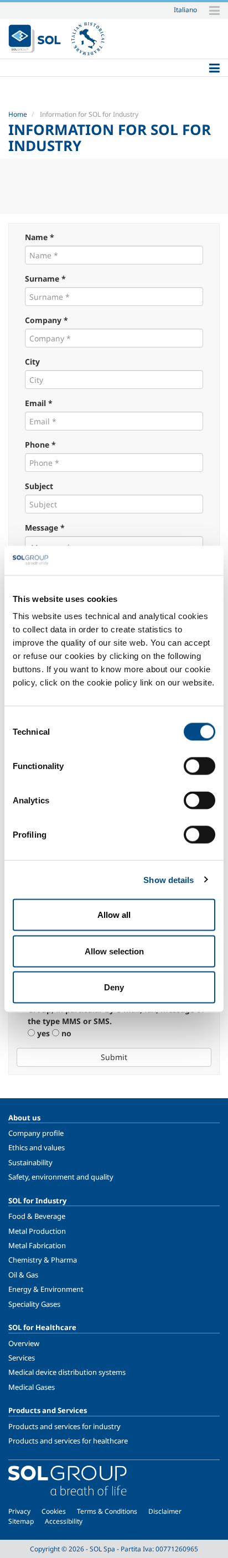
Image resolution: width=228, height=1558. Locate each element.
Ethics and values (36, 1147)
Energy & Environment (46, 1289)
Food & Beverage (36, 1216)
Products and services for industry (64, 1426)
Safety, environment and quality (60, 1177)
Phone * (40, 444)
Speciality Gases (34, 1304)
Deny (114, 987)
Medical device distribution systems (67, 1372)
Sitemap (21, 1521)
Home (17, 114)
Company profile (36, 1133)
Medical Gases (31, 1387)
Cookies (54, 1511)
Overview (23, 1343)
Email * (39, 403)
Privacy (19, 1511)
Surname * (45, 278)
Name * (39, 237)
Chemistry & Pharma (42, 1260)
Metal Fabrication (37, 1245)
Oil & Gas (23, 1275)
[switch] (199, 766)
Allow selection (114, 950)
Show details (168, 879)
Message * (45, 527)
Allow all (114, 915)
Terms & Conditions (107, 1511)
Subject (39, 486)
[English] (34, 38)
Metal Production (37, 1231)
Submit (114, 1057)
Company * (46, 320)
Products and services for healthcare (68, 1441)
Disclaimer (165, 1511)
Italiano (185, 9)
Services (21, 1358)
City (32, 361)
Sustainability (30, 1162)
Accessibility (63, 1521)
